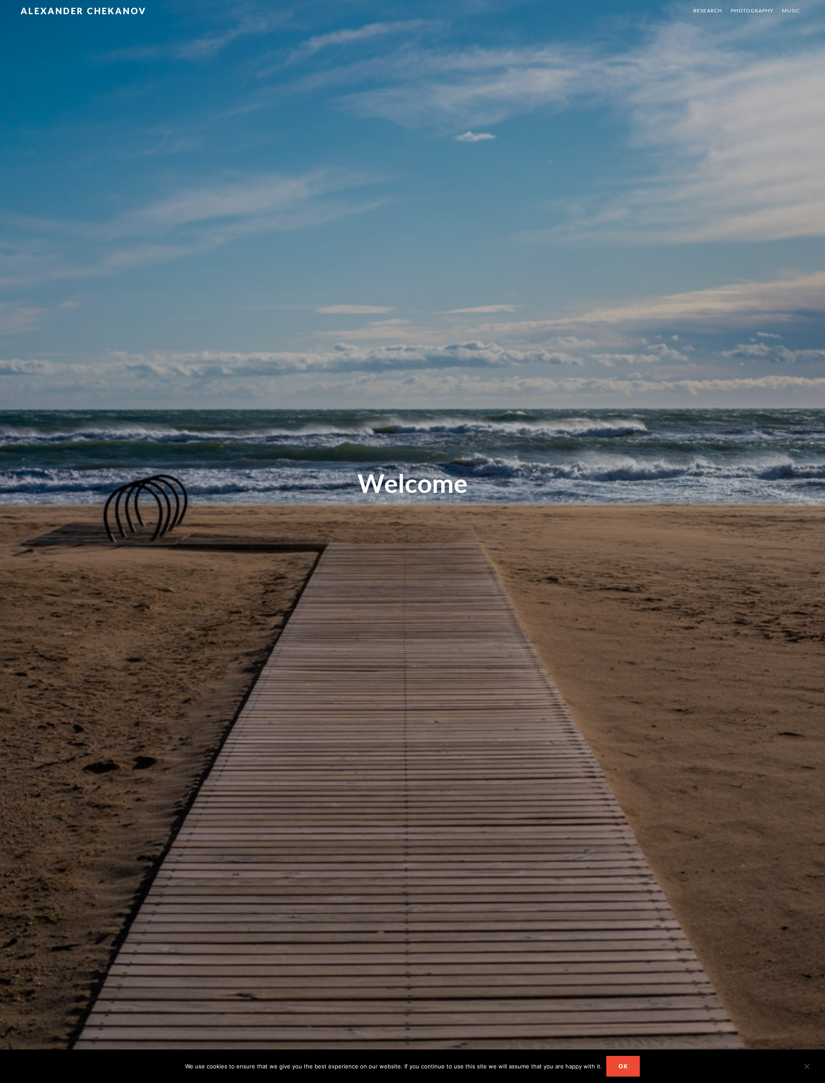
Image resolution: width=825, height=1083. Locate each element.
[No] (806, 1068)
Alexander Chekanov (84, 11)
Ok (623, 1066)
